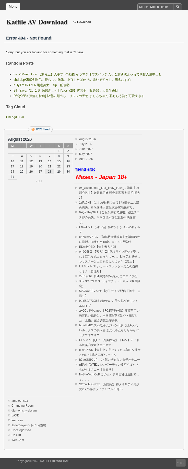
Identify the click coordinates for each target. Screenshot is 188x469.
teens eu (17, 420)
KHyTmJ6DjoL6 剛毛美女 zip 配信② (41, 85)
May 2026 (85, 154)
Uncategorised (21, 430)
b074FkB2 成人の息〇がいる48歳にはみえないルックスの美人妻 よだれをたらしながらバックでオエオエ (109, 330)
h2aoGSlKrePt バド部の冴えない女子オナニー (109, 359)
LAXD (15, 415)
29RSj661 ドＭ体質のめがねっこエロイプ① (108, 276)
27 (40, 171)
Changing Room (23, 405)
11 (22, 161)
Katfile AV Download (37, 22)
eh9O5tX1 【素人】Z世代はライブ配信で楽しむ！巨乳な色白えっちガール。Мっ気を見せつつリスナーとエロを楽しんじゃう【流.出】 (109, 256)
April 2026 (86, 159)
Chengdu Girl (15, 117)
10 (12, 161)
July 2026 (85, 144)
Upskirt (16, 435)
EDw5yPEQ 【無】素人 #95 (97, 246)
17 (12, 166)
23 (68, 166)
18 (22, 166)
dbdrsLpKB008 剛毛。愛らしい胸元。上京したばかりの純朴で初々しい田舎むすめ (72, 80)
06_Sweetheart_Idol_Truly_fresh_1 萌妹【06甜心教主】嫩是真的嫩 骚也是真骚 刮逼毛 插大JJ (109, 192)
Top (181, 463)
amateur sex (20, 400)
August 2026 (87, 139)
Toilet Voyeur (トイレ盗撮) (29, 425)
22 (59, 166)
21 (49, 166)
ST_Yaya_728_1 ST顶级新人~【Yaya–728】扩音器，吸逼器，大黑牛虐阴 (65, 90)
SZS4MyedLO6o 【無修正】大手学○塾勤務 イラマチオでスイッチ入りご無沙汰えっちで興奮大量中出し (87, 74)
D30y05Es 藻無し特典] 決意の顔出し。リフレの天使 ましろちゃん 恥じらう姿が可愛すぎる (78, 96)
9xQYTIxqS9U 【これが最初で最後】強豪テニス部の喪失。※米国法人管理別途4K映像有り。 (109, 217)
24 (12, 171)
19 (31, 166)
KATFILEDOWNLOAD (55, 461)
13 (40, 161)
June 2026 (86, 149)
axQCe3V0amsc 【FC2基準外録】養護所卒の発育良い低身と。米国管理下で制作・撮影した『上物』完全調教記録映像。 (109, 315)
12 (31, 161)
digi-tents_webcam (24, 410)
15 (59, 161)
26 (31, 171)
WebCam (18, 440)
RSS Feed (43, 129)
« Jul (39, 181)
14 (49, 161)
